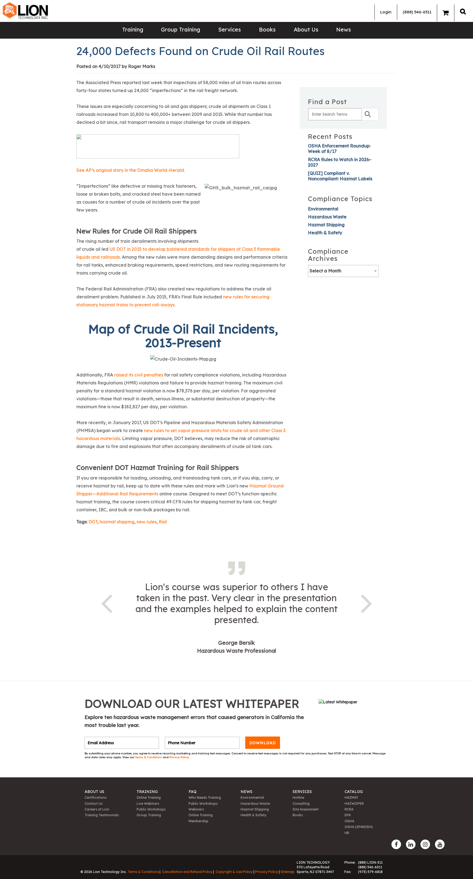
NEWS (246, 791)
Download (262, 742)
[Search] (463, 11)
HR (347, 833)
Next (366, 602)
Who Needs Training (205, 797)
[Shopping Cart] (445, 12)
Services (229, 29)
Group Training (180, 29)
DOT (92, 521)
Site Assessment (306, 809)
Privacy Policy (179, 757)
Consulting (301, 803)
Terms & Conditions (149, 757)
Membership (198, 821)
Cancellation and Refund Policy (187, 872)
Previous (106, 602)
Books (267, 29)
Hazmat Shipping (326, 224)
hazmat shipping (117, 521)
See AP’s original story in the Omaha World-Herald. (130, 170)
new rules (147, 521)
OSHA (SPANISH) (359, 827)
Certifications (95, 797)
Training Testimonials (102, 815)
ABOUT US (94, 791)
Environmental (323, 209)
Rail (163, 521)
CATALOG (354, 791)
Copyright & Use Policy (234, 872)
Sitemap (287, 872)
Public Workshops (151, 809)
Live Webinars (148, 803)
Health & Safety (325, 232)
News (343, 29)
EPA (348, 815)
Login (385, 12)
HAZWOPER (354, 803)
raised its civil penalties (138, 375)
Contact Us (94, 803)
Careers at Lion (97, 809)
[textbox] (343, 271)
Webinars (196, 809)
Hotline (298, 797)
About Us (306, 29)
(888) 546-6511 (417, 12)
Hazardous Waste (327, 216)
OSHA (349, 821)
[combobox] (343, 271)
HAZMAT (351, 797)
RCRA (349, 809)
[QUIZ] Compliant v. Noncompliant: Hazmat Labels (340, 175)
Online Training (149, 797)
